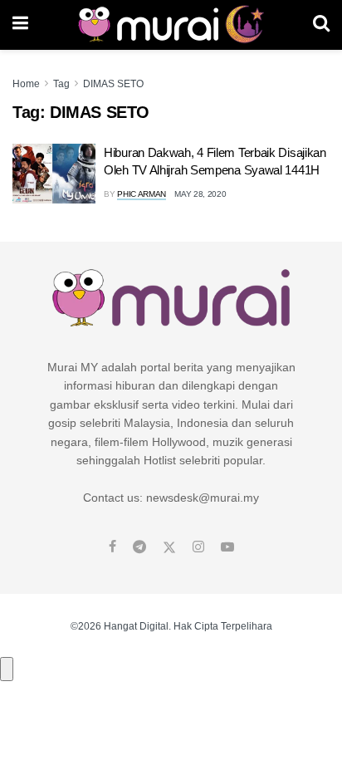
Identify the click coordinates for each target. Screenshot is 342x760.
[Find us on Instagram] (198, 547)
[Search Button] (321, 25)
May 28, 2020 (200, 194)
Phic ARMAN (141, 194)
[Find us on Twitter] (169, 547)
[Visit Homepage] (170, 25)
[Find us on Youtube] (227, 547)
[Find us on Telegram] (139, 547)
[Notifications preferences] (6, 668)
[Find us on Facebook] (112, 547)
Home (26, 84)
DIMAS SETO (113, 84)
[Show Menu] (20, 25)
